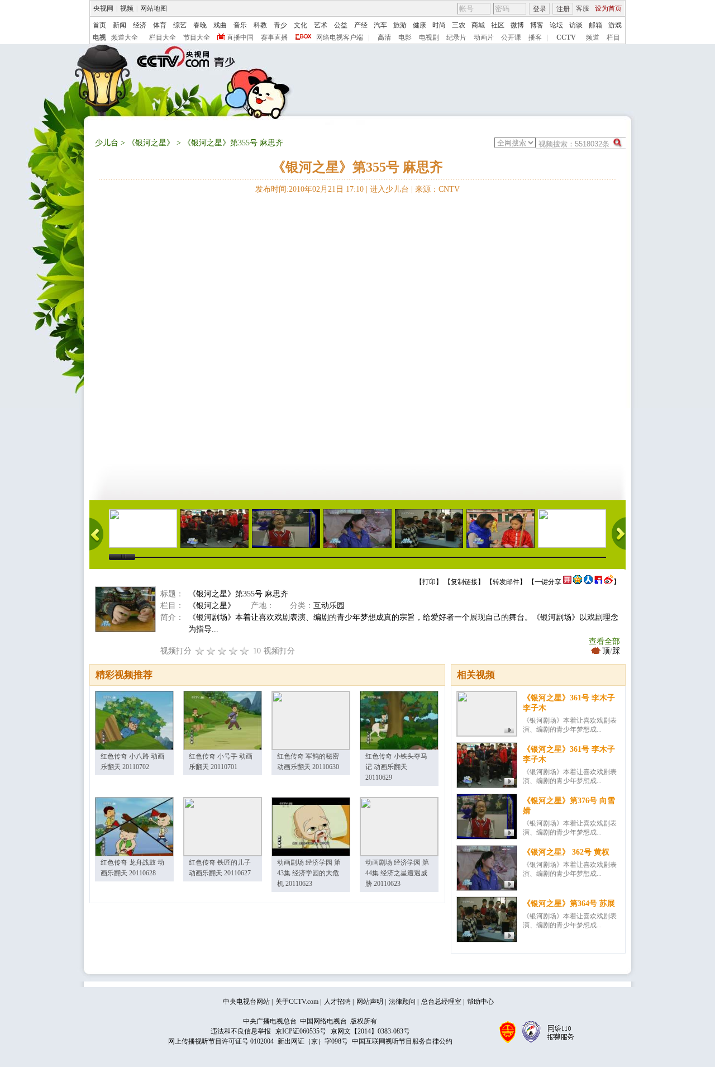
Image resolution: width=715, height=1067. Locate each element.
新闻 (119, 25)
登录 (539, 9)
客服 (582, 8)
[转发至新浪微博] (608, 582)
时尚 (439, 25)
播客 (535, 37)
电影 (405, 37)
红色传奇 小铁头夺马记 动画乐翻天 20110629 (396, 766)
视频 (127, 8)
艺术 (320, 25)
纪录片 (456, 37)
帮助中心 (480, 1002)
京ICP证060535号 (300, 1031)
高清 (384, 37)
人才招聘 (337, 1002)
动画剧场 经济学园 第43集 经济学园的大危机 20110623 (309, 873)
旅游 (400, 25)
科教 (260, 25)
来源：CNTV (437, 189)
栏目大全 (162, 37)
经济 (139, 25)
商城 (478, 25)
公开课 (511, 37)
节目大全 (196, 37)
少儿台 (106, 143)
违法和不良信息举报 (241, 1031)
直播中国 (240, 37)
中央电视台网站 (246, 1002)
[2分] (200, 651)
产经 (361, 25)
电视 (99, 37)
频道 (592, 37)
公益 (340, 25)
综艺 (180, 25)
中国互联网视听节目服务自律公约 (402, 1041)
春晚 (200, 25)
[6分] (222, 651)
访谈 (576, 25)
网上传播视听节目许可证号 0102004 (221, 1041)
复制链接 (464, 582)
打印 (429, 582)
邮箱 (595, 25)
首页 (99, 25)
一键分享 (548, 582)
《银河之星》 (150, 143)
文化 (300, 25)
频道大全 (124, 37)
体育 (159, 25)
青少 (280, 25)
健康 (419, 25)
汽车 (380, 25)
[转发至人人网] (588, 582)
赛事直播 (274, 37)
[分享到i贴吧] (598, 582)
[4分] (211, 651)
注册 (563, 9)
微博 (517, 25)
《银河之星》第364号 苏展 (569, 903)
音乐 (240, 25)
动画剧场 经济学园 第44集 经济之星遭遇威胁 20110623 (397, 873)
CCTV (566, 37)
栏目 (613, 37)
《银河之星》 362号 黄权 (566, 852)
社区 (497, 25)
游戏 (615, 25)
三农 (458, 25)
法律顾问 (402, 1002)
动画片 (484, 37)
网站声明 (369, 1002)
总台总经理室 (441, 1002)
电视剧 (429, 37)
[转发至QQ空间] (577, 582)
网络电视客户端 (339, 37)
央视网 (103, 8)
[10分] (244, 651)
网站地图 (153, 8)
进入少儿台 (389, 189)
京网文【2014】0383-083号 (370, 1031)
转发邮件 (506, 582)
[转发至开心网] (567, 582)
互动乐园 (329, 605)
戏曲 (220, 25)
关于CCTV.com (296, 1002)
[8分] (233, 651)
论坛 (556, 25)
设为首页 (608, 8)
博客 (537, 25)
